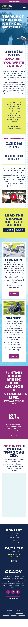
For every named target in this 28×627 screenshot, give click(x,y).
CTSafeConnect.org (14, 554)
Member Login (22, 615)
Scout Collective (19, 613)
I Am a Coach (20, 230)
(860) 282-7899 (14, 540)
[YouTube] (18, 593)
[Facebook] (8, 593)
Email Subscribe (13, 598)
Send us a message (14, 542)
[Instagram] (13, 593)
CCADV (13, 571)
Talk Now (14, 561)
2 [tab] (14, 435)
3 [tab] (16, 435)
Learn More (14, 294)
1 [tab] (11, 435)
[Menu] (24, 7)
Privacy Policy (6, 615)
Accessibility (14, 615)
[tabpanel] (14, 423)
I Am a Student (8, 230)
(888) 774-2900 (14, 556)
